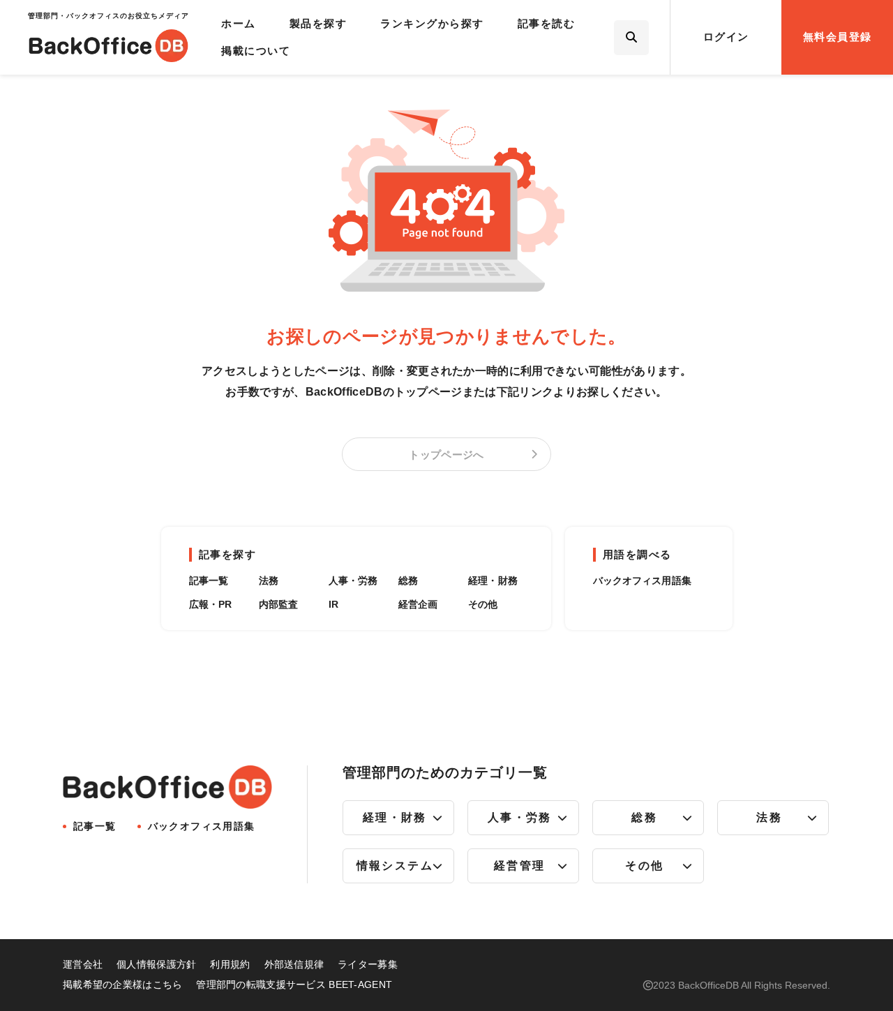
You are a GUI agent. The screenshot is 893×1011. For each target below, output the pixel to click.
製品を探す (318, 23)
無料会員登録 (837, 37)
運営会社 (83, 964)
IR (333, 604)
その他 (482, 604)
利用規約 (230, 964)
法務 (268, 580)
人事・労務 (353, 580)
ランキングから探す (432, 23)
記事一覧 (209, 580)
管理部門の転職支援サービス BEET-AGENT (294, 984)
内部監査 (279, 604)
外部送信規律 (294, 964)
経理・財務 (493, 580)
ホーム (238, 23)
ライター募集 (368, 964)
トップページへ (446, 454)
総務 (408, 580)
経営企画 (418, 604)
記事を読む (547, 23)
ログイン (726, 37)
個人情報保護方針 (156, 964)
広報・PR (210, 604)
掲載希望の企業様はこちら (122, 984)
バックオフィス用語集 (642, 580)
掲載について (255, 51)
